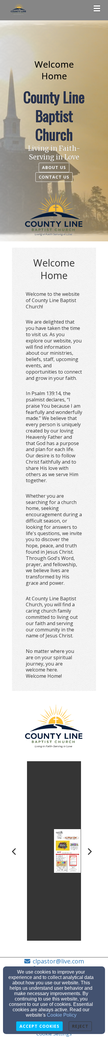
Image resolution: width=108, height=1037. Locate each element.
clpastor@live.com (58, 961)
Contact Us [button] (54, 177)
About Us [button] (54, 167)
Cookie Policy (61, 1015)
